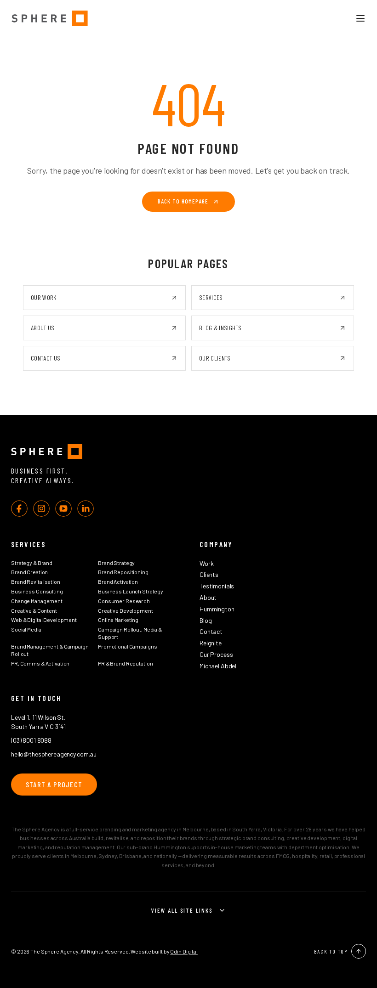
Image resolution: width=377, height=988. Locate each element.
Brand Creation (29, 572)
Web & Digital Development (44, 619)
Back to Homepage (183, 201)
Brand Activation (118, 581)
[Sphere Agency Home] (49, 18)
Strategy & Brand (31, 562)
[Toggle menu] (360, 18)
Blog (205, 620)
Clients (209, 574)
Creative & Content (34, 610)
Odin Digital (184, 951)
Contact (211, 631)
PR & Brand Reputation (125, 663)
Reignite (211, 643)
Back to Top (331, 951)
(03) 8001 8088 (31, 740)
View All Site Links (182, 910)
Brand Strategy (116, 562)
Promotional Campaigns (127, 646)
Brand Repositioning (123, 572)
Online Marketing (118, 619)
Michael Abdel (218, 666)
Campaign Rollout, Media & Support (130, 633)
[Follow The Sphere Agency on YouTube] (63, 508)
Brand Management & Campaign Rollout (50, 650)
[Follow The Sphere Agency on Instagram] (41, 508)
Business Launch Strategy (130, 591)
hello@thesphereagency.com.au (54, 754)
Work (206, 563)
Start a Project (54, 784)
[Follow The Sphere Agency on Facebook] (19, 508)
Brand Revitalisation (35, 581)
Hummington (217, 609)
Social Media (26, 629)
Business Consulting (37, 591)
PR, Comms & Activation (40, 663)
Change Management (37, 601)
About (208, 597)
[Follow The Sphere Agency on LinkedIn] (85, 508)
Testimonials (217, 586)
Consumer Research (124, 601)
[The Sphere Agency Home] (188, 451)
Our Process (216, 654)
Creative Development (125, 610)
